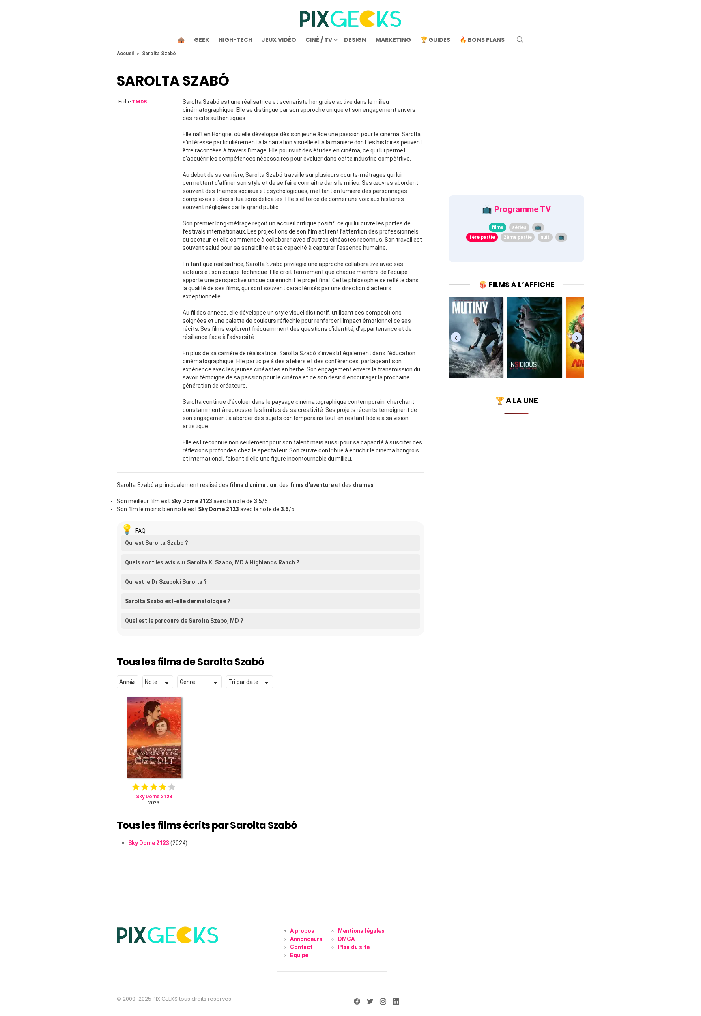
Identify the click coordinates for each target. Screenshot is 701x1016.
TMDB (139, 102)
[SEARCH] (520, 39)
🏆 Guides (435, 40)
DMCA (346, 939)
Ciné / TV (318, 40)
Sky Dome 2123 (148, 843)
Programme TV (522, 209)
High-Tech (235, 40)
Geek (201, 40)
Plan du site (354, 947)
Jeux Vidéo (279, 40)
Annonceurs (306, 939)
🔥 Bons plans (482, 40)
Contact (301, 947)
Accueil (125, 53)
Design (355, 40)
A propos (302, 931)
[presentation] (456, 337)
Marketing (393, 40)
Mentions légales (361, 931)
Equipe (299, 955)
